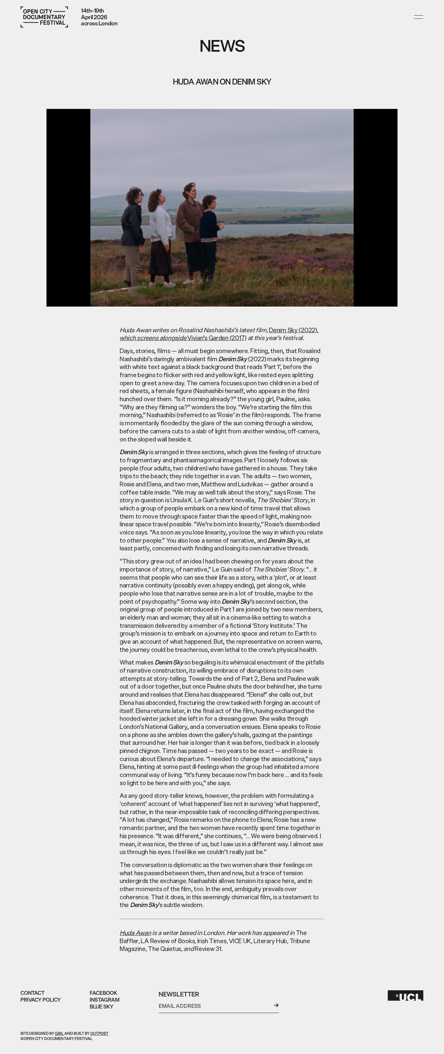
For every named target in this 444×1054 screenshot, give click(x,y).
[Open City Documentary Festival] (44, 17)
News (222, 45)
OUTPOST (99, 1033)
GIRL (59, 1033)
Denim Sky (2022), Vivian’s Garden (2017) (219, 334)
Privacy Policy (40, 999)
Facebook (103, 992)
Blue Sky (101, 1006)
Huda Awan (135, 933)
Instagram (105, 999)
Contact (32, 992)
